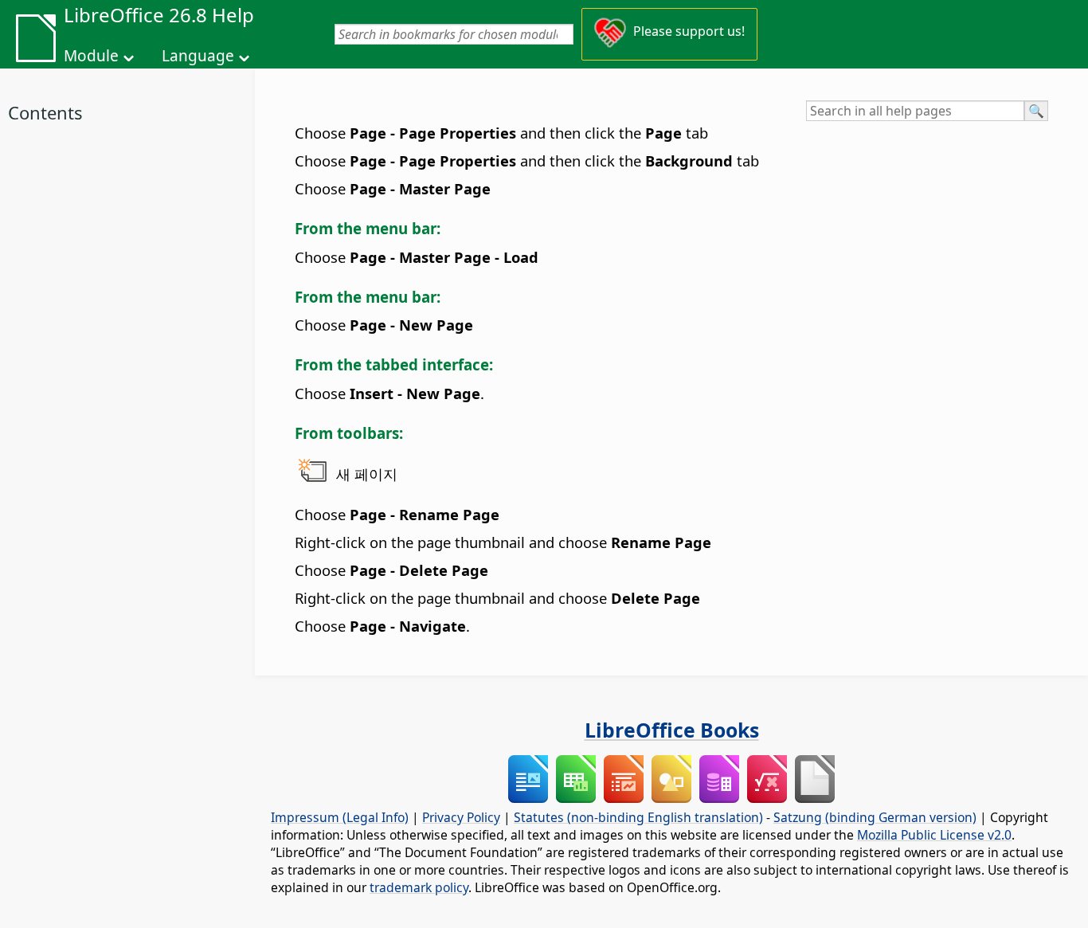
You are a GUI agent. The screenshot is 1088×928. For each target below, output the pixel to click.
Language (198, 55)
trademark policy (419, 887)
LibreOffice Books (672, 729)
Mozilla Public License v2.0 (934, 835)
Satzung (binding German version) (874, 817)
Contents (45, 112)
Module (91, 55)
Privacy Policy (461, 817)
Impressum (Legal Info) (340, 817)
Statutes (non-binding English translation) (638, 817)
